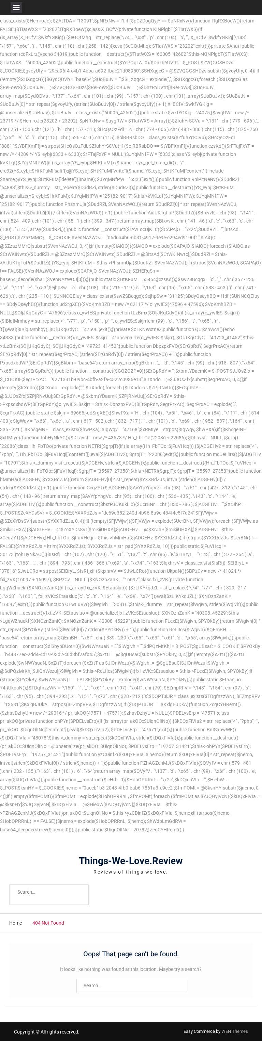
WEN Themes (234, 1031)
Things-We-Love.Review (131, 861)
